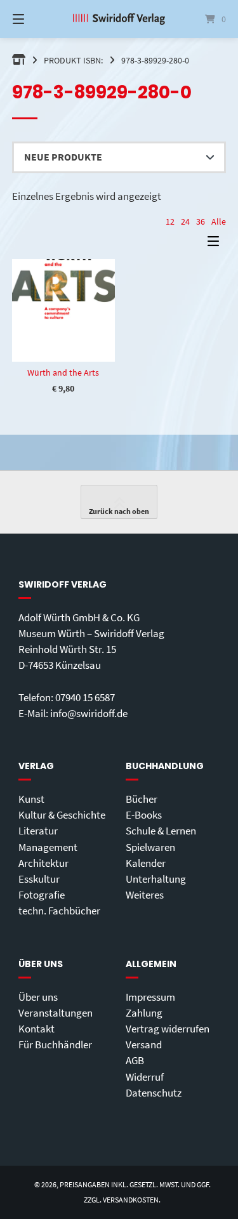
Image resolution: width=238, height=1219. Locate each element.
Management (47, 847)
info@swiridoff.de (89, 713)
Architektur (43, 863)
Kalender (146, 863)
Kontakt (36, 1029)
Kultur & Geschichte (61, 815)
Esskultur (39, 879)
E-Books (144, 815)
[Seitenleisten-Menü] (216, 244)
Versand (144, 1044)
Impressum (150, 997)
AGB (135, 1060)
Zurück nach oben (119, 511)
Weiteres (145, 895)
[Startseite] (119, 19)
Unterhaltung (156, 879)
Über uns (38, 997)
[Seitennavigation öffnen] (33, 19)
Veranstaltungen (55, 1013)
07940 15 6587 (85, 697)
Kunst (31, 799)
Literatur (38, 831)
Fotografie (41, 895)
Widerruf (145, 1077)
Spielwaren (150, 847)
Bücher (141, 799)
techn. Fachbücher (59, 911)
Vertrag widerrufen (167, 1029)
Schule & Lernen (161, 831)
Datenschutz (154, 1093)
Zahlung (144, 1013)
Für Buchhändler (55, 1044)
